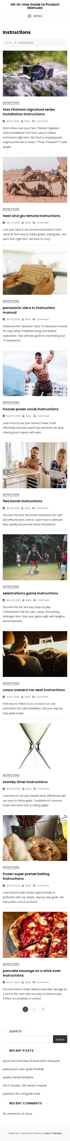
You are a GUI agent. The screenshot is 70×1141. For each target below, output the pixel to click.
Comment (42, 121)
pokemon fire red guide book (21, 1093)
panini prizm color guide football (23, 1069)
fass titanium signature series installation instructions (29, 111)
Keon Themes (53, 1133)
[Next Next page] (43, 1009)
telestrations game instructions (30, 593)
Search (15, 1031)
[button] (35, 16)
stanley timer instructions (25, 782)
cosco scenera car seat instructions (34, 690)
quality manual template (18, 1077)
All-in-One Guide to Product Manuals (35, 6)
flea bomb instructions (22, 501)
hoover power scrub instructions (30, 409)
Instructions (11, 102)
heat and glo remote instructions (31, 215)
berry (27, 121)
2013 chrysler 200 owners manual (24, 1085)
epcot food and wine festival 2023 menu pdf (31, 1061)
